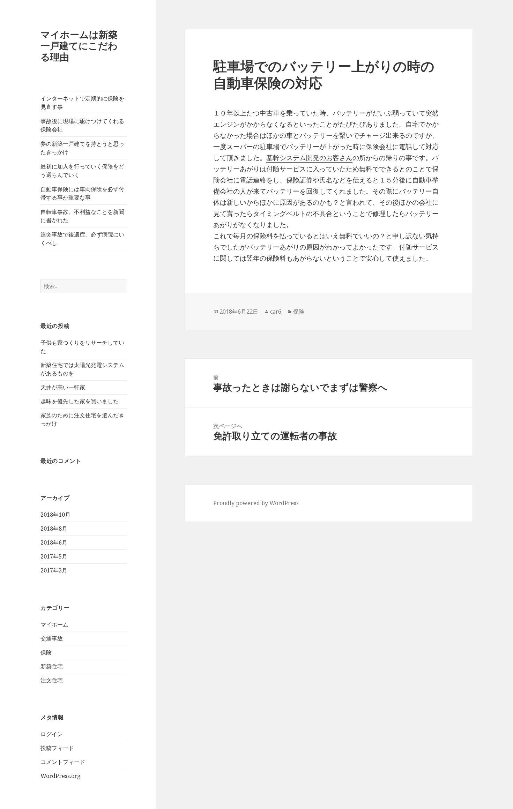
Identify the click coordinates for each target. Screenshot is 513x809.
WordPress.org (60, 776)
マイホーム (54, 624)
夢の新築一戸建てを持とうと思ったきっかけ (82, 148)
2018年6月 (53, 542)
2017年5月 (53, 556)
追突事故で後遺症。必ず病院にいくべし (82, 239)
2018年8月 (53, 528)
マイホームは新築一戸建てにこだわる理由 (79, 45)
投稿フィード (57, 748)
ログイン (51, 734)
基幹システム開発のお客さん (309, 157)
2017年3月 (53, 570)
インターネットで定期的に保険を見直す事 (82, 103)
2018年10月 (55, 514)
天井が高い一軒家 (62, 387)
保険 (46, 652)
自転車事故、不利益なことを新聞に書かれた (82, 216)
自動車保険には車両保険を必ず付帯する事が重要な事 (82, 193)
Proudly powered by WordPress (256, 503)
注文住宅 (51, 680)
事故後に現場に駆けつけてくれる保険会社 (82, 125)
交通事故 (51, 638)
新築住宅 (51, 666)
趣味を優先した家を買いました (79, 401)
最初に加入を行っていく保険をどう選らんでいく (82, 171)
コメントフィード (62, 762)
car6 (275, 311)
